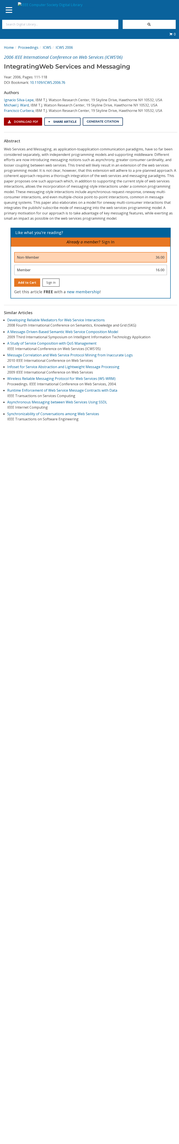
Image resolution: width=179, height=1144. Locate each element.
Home (9, 47)
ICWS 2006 (64, 47)
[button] (172, 34)
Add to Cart (27, 282)
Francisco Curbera (19, 110)
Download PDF (25, 122)
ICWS (47, 47)
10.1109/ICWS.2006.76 (47, 82)
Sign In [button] (108, 241)
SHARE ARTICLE (64, 122)
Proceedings (28, 47)
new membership (83, 291)
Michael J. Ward (16, 105)
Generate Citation (103, 121)
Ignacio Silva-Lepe (19, 100)
